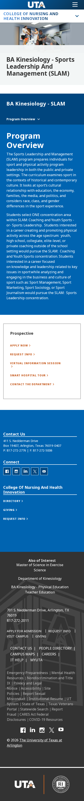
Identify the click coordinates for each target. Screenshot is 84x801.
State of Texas (33, 704)
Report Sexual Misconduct (26, 696)
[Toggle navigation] (75, 5)
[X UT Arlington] (51, 730)
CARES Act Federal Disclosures (28, 717)
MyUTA (36, 660)
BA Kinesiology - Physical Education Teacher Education (39, 590)
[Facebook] (23, 730)
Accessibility (31, 688)
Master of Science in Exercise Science (39, 567)
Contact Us (21, 648)
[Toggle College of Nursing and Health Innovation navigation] (76, 16)
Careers (49, 654)
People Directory (55, 648)
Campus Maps (22, 654)
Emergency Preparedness (27, 672)
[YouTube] (61, 730)
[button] (17, 501)
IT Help (16, 660)
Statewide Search (34, 709)
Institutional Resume (46, 698)
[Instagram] (42, 730)
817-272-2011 (18, 620)
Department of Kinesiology (40, 578)
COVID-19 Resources (46, 719)
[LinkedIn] (32, 730)
